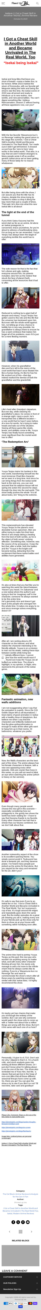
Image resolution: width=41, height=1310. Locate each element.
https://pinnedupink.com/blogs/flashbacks (16, 1131)
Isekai (9, 1213)
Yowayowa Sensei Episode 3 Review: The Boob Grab (20, 1250)
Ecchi (31, 1253)
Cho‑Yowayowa (13, 1253)
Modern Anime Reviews (23, 1213)
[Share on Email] (28, 1222)
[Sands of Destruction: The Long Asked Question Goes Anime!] (31, 1231)
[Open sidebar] (2, 658)
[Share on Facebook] (13, 1222)
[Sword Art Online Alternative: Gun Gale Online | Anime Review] (9, 1231)
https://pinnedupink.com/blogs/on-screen (16, 1127)
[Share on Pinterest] (23, 1222)
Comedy (24, 1253)
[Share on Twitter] (18, 1222)
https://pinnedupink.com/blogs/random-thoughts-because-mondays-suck (19, 1123)
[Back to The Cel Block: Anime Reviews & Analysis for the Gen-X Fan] (20, 1231)
